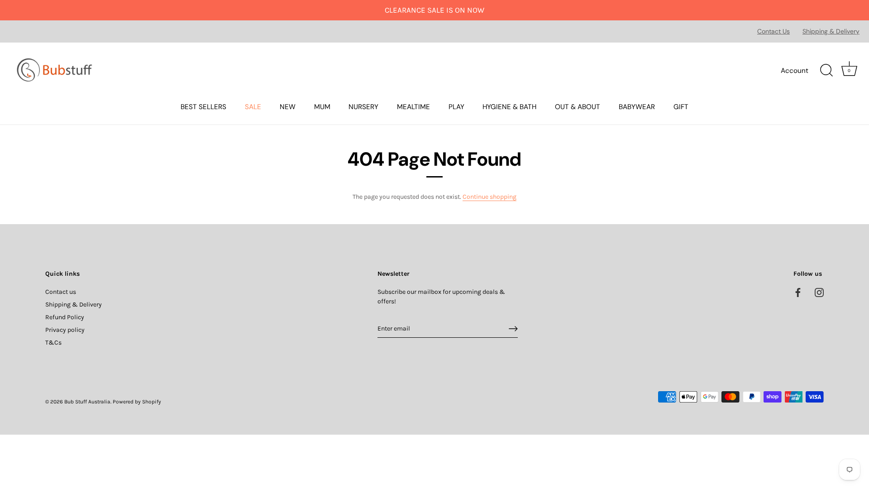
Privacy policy (65, 330)
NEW (288, 106)
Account (794, 70)
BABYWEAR (637, 106)
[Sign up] (513, 328)
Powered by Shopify (137, 401)
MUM (322, 106)
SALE (253, 106)
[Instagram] (819, 292)
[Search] (826, 71)
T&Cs (53, 342)
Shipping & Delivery (830, 31)
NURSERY (363, 106)
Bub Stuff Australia (87, 401)
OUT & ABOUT (577, 106)
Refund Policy (64, 317)
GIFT (680, 106)
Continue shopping (489, 197)
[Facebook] (797, 292)
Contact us (60, 292)
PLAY (456, 106)
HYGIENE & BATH (509, 106)
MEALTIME (413, 106)
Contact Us (773, 31)
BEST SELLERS (203, 106)
